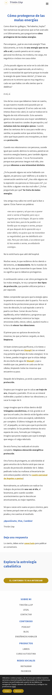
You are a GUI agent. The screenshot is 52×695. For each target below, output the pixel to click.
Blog (26, 631)
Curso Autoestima (26, 653)
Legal (26, 609)
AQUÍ (14, 686)
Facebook (26, 671)
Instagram (26, 666)
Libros (26, 649)
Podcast (26, 627)
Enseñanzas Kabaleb (26, 636)
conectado (29, 543)
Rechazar (18, 691)
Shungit (28, 350)
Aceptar (7, 691)
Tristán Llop (26, 604)
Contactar (26, 614)
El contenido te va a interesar (26, 580)
